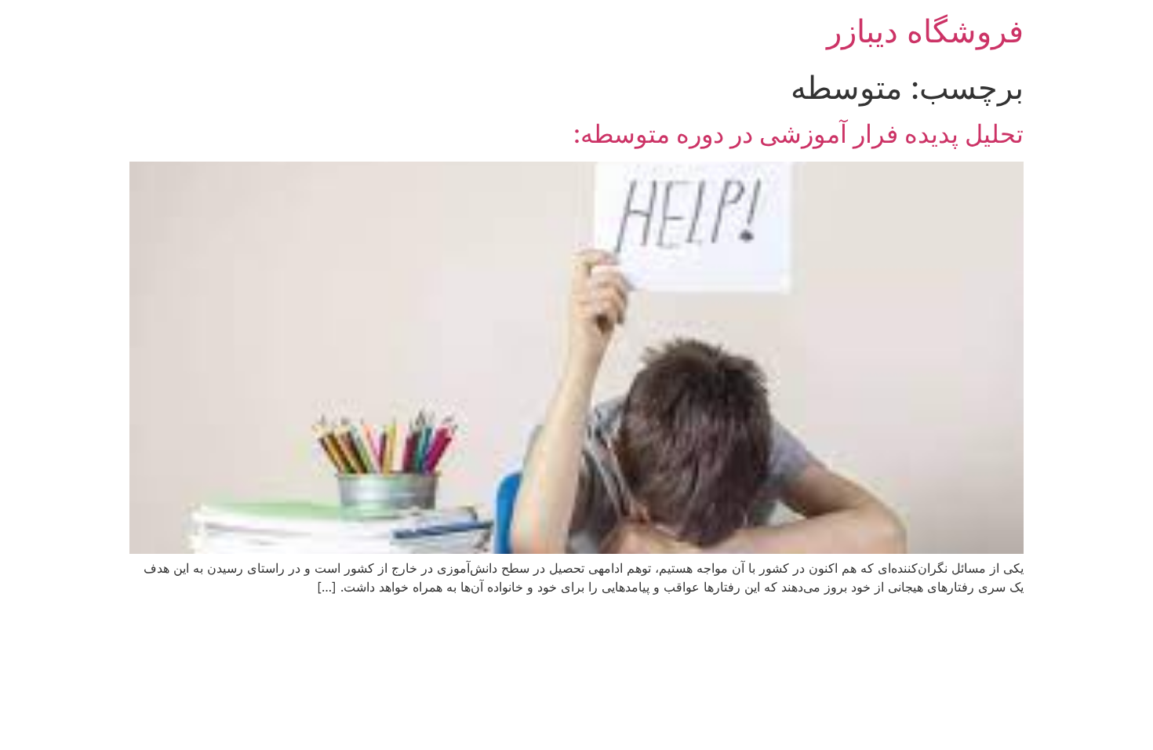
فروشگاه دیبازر (925, 31)
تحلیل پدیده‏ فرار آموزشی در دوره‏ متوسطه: (798, 133)
